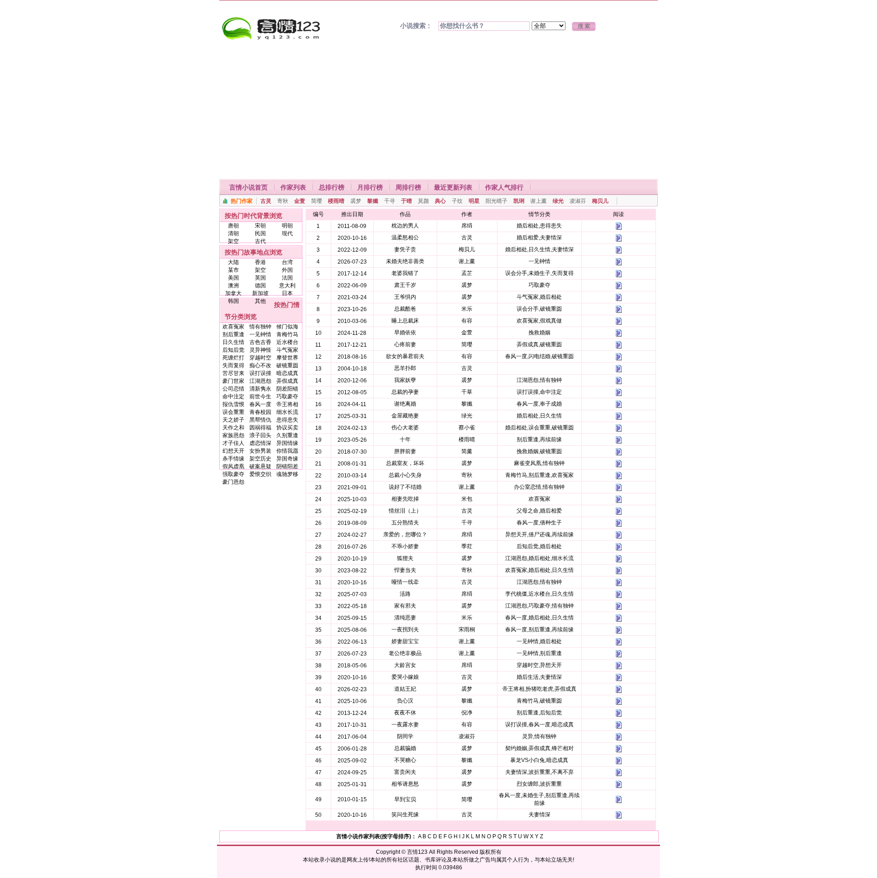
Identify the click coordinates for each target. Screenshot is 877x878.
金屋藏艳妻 (405, 416)
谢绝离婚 (405, 404)
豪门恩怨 (233, 482)
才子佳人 (233, 443)
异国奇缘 (287, 458)
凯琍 (518, 201)
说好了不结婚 (405, 487)
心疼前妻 (405, 344)
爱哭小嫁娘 (405, 677)
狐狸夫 (405, 558)
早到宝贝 (405, 799)
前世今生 (260, 396)
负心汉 (405, 701)
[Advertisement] (438, 111)
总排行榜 (331, 187)
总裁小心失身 (405, 475)
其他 (260, 301)
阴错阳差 (287, 466)
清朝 (233, 233)
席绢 (466, 225)
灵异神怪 (260, 350)
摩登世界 (287, 357)
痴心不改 (260, 365)
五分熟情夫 (405, 522)
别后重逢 (233, 334)
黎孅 (372, 201)
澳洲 (233, 285)
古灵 (265, 201)
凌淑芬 (578, 201)
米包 (466, 499)
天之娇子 (233, 420)
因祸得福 (260, 427)
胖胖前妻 (405, 451)
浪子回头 (260, 435)
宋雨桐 (467, 629)
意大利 (287, 285)
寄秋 (282, 201)
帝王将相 (287, 404)
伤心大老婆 (405, 427)
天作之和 (233, 427)
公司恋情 (233, 389)
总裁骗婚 (405, 748)
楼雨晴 (336, 201)
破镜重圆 (287, 365)
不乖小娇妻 (405, 546)
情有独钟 (260, 326)
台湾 (287, 262)
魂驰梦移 (287, 474)
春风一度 (260, 404)
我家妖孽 (405, 380)
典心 (440, 201)
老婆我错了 (405, 273)
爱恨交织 (260, 474)
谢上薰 (538, 201)
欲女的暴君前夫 (405, 356)
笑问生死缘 (405, 814)
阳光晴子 (496, 201)
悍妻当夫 (405, 570)
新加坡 (260, 293)
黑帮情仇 (260, 420)
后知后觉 (233, 350)
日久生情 (233, 342)
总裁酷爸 (405, 309)
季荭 (466, 546)
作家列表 (293, 187)
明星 (474, 201)
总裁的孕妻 (405, 392)
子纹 (457, 201)
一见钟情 (260, 334)
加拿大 (233, 293)
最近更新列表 (453, 187)
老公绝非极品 (405, 653)
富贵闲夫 (405, 772)
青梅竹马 (287, 334)
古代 (260, 241)
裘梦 (355, 201)
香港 (260, 262)
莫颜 (423, 201)
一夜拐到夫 (405, 629)
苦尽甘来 (233, 373)
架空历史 (260, 458)
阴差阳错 (287, 389)
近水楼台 (287, 342)
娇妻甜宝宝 (405, 641)
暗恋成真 (287, 373)
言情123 (417, 852)
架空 (233, 241)
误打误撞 (260, 373)
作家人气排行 (504, 187)
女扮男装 (260, 451)
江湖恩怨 (260, 381)
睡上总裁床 (405, 320)
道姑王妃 (405, 689)
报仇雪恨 (233, 404)
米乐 (466, 309)
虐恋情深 (260, 443)
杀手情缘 (233, 458)
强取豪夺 (233, 474)
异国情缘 (287, 443)
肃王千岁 (405, 285)
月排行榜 (370, 187)
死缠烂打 (233, 357)
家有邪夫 (405, 606)
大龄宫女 (405, 665)
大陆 (233, 262)
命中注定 (233, 396)
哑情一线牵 (405, 582)
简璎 (316, 201)
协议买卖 (287, 427)
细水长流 (287, 412)
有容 (466, 320)
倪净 (466, 712)
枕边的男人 (405, 225)
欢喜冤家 (233, 326)
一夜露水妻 (405, 724)
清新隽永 (260, 389)
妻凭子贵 (405, 249)
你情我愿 (287, 451)
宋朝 (260, 225)
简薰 (466, 451)
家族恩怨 (233, 435)
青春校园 (260, 412)
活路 (405, 594)
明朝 (287, 225)
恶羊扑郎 (405, 368)
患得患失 (287, 420)
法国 (287, 278)
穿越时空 (260, 357)
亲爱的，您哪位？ (405, 534)
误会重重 (233, 412)
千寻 (389, 201)
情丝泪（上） (405, 511)
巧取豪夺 (287, 396)
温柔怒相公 (405, 237)
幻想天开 (233, 451)
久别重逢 (287, 435)
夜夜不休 (405, 712)
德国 (260, 285)
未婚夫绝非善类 (405, 261)
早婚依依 (405, 332)
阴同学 (405, 736)
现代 (287, 233)
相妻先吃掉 (405, 499)
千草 (466, 392)
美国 (233, 278)
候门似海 (287, 326)
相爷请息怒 (405, 784)
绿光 (558, 201)
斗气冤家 (287, 350)
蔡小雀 (467, 427)
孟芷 (466, 273)
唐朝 (233, 225)
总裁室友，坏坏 (405, 463)
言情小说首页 (248, 187)
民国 (260, 233)
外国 (287, 270)
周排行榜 (408, 187)
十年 (405, 439)
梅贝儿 (600, 201)
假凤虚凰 (233, 466)
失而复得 (233, 365)
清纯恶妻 (405, 617)
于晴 (406, 201)
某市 (233, 270)
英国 (260, 278)
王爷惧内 (405, 297)
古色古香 (260, 342)
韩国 (233, 301)
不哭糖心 (405, 760)
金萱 (299, 201)
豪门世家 (233, 381)
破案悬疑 (260, 466)
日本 (287, 293)
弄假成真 (287, 381)
